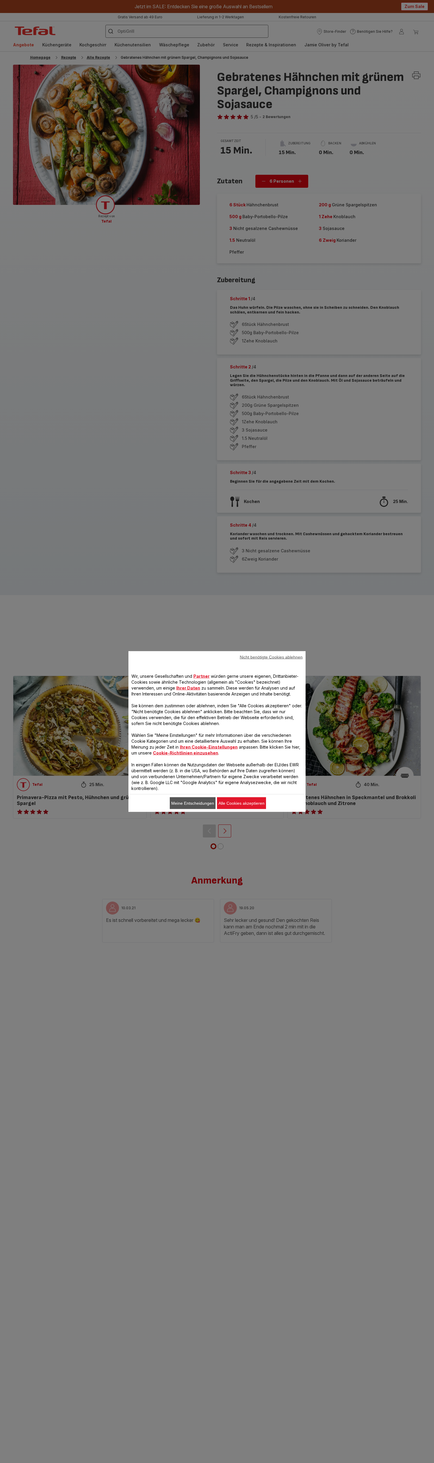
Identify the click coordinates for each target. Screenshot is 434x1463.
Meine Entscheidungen (192, 803)
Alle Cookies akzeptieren (241, 803)
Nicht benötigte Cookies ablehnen (271, 657)
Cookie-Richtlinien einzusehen (185, 752)
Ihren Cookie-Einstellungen (209, 747)
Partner (201, 676)
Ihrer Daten (188, 687)
